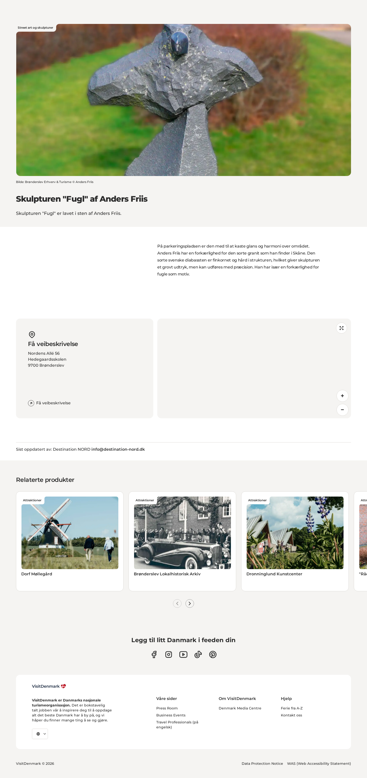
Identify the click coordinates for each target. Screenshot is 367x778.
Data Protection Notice (262, 763)
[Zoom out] (343, 410)
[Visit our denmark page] (154, 654)
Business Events (170, 715)
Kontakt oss (291, 715)
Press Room (167, 708)
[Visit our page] (168, 654)
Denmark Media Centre (240, 708)
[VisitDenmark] (49, 686)
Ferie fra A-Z (292, 708)
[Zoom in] (343, 396)
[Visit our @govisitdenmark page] (198, 654)
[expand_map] (341, 328)
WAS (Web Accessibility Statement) (319, 763)
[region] (254, 368)
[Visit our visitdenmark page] (183, 654)
